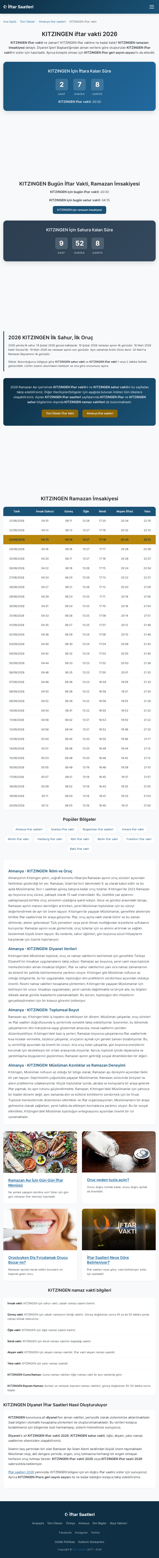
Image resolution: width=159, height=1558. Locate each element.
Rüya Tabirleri (118, 1523)
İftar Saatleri (79, 1549)
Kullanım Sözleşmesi (91, 1541)
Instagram (81, 1532)
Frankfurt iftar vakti (138, 839)
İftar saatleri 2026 (21, 1472)
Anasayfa (38, 1523)
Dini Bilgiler (100, 1523)
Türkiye (70, 1523)
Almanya (83, 1523)
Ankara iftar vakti (133, 829)
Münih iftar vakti (18, 839)
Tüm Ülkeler (55, 1523)
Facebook (65, 1532)
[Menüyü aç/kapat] (152, 6)
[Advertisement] (79, 147)
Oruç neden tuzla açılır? (108, 1180)
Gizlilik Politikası (65, 1541)
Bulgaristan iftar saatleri (98, 829)
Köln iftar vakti (80, 839)
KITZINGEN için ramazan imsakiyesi (79, 209)
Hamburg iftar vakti (49, 839)
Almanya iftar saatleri (100, 413)
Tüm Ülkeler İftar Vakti (60, 413)
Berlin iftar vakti (108, 839)
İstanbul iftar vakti (62, 829)
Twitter (95, 1532)
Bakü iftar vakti (79, 848)
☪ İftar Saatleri (18, 6)
